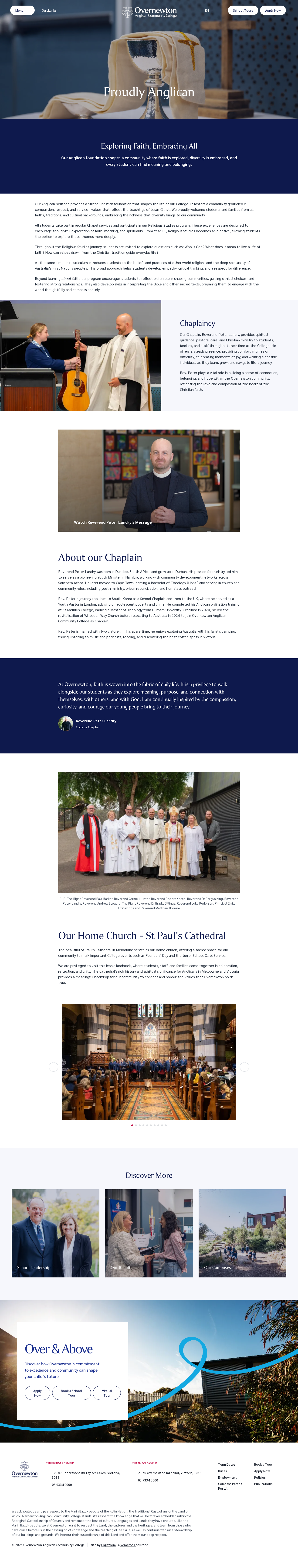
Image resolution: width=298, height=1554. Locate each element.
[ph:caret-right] (244, 1067)
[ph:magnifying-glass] (221, 10)
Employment (227, 1477)
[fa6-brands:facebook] (271, 1544)
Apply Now (262, 1471)
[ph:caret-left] (53, 1067)
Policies (260, 1477)
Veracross (128, 1545)
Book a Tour (263, 1464)
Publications (263, 1483)
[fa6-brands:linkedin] (282, 1544)
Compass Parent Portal (230, 1485)
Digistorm (108, 1545)
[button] (149, 481)
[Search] (221, 10)
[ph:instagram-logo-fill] (259, 1544)
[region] (149, 481)
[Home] (149, 15)
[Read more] (259, 1544)
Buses (222, 1471)
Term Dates (226, 1464)
